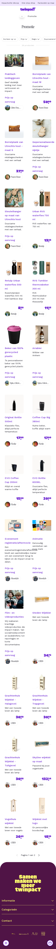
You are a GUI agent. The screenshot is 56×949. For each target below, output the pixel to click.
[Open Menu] (6, 943)
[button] (28, 900)
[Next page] (39, 855)
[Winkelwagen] (50, 943)
